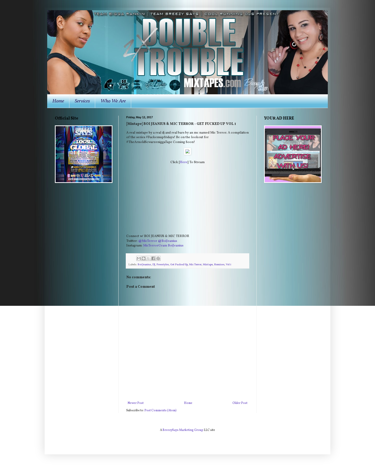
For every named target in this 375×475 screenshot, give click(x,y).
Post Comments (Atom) (160, 410)
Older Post (239, 403)
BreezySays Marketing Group (182, 430)
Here (184, 162)
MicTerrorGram (155, 245)
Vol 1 (228, 265)
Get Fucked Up (179, 265)
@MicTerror (147, 241)
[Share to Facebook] (153, 258)
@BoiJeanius (167, 241)
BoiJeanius (175, 245)
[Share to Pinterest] (158, 258)
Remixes (219, 265)
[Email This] (138, 258)
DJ (153, 265)
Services (82, 101)
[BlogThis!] (143, 258)
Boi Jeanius (144, 265)
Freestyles (162, 265)
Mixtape (208, 265)
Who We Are (113, 101)
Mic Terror (195, 265)
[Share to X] (148, 258)
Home (58, 101)
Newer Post (136, 403)
